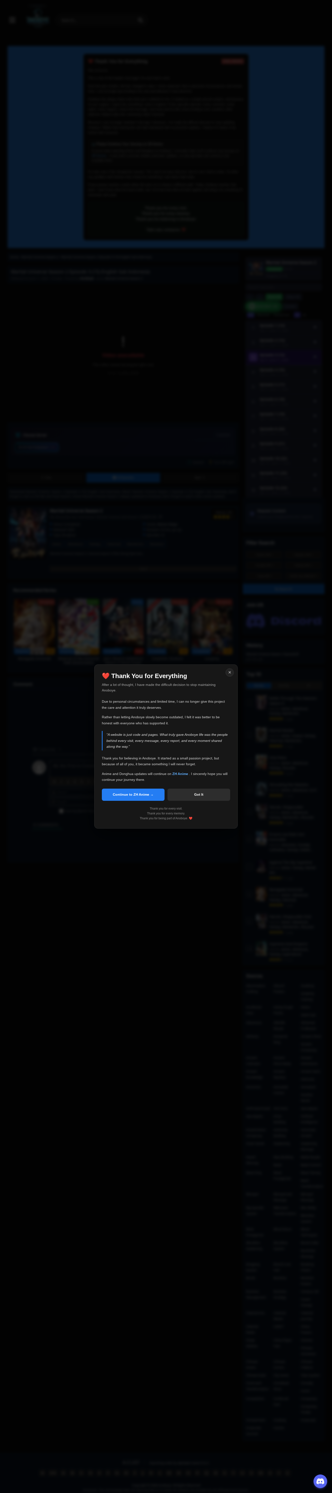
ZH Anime (180, 774)
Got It (198, 794)
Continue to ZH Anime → (133, 794)
